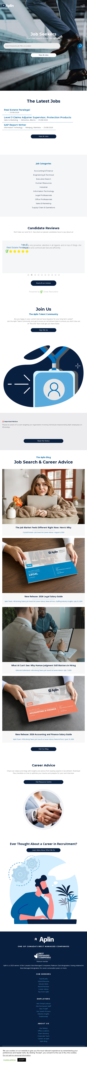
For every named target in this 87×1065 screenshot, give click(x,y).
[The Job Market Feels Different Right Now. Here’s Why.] (43, 496)
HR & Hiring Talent (19, 601)
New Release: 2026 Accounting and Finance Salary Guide (43, 734)
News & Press (50, 601)
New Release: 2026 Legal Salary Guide (43, 596)
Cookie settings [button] (9, 1060)
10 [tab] (58, 275)
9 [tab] (55, 275)
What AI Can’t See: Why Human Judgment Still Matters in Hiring (43, 665)
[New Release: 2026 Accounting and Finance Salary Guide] (43, 703)
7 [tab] (48, 275)
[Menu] (82, 6)
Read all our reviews (43, 283)
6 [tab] (45, 275)
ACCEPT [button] (22, 1060)
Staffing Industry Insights (64, 601)
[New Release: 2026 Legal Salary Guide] (43, 565)
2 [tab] (31, 275)
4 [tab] (38, 275)
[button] (43, 55)
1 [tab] (28, 275)
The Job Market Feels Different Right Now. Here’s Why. (44, 527)
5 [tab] (41, 275)
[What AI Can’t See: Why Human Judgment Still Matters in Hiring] (43, 634)
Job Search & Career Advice (44, 532)
